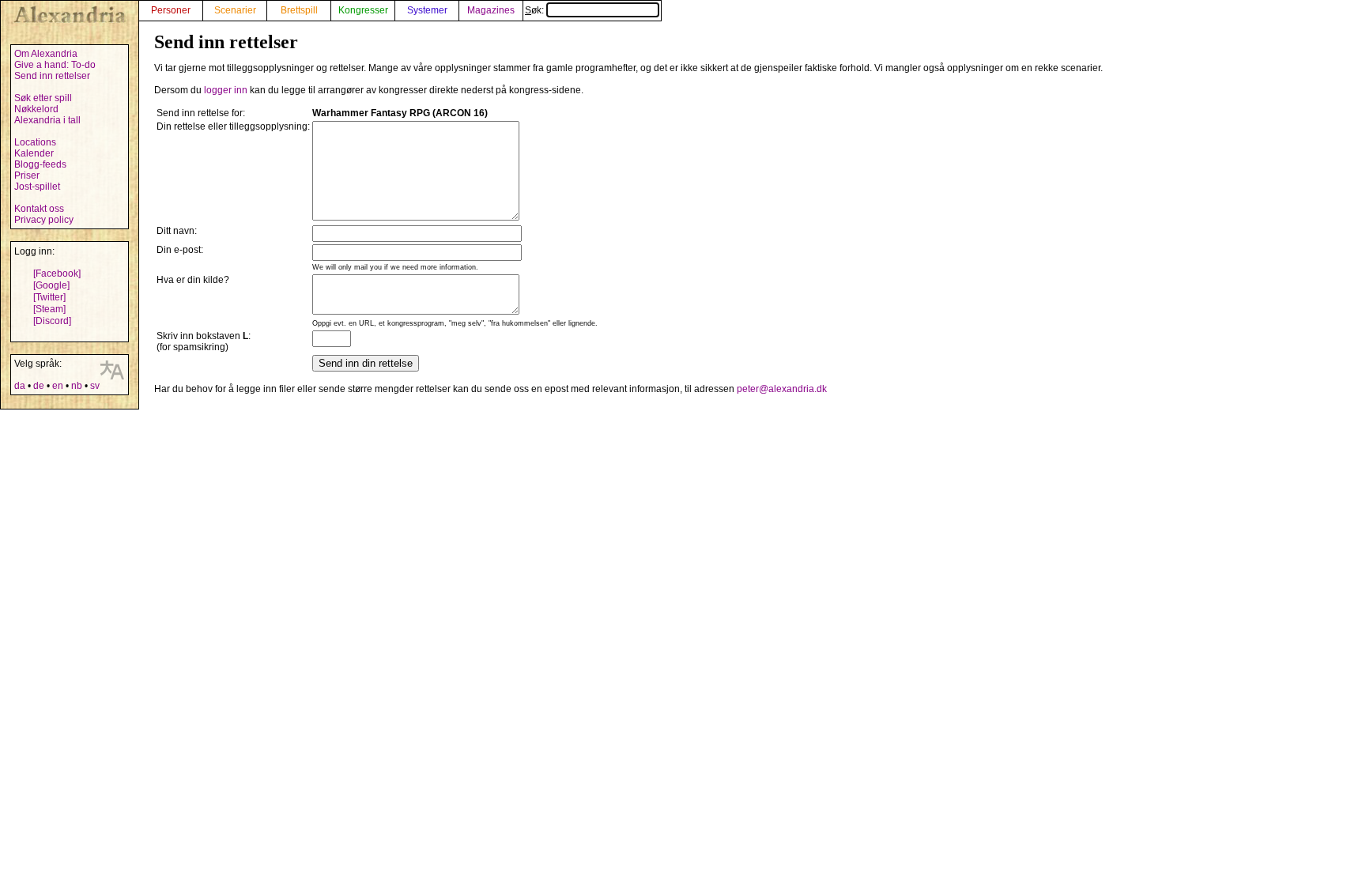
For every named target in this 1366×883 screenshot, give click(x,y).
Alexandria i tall (47, 120)
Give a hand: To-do (55, 64)
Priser (27, 175)
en (57, 385)
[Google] (51, 285)
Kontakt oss (39, 208)
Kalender (34, 153)
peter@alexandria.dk (782, 388)
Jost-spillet (37, 186)
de (38, 385)
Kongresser (363, 10)
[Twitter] (49, 297)
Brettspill (299, 10)
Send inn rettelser (52, 75)
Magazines (491, 10)
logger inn (225, 90)
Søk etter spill (43, 98)
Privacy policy (44, 219)
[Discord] (52, 320)
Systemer (427, 10)
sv (95, 385)
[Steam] (49, 309)
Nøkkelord (36, 109)
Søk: (535, 10)
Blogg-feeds (40, 164)
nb (76, 385)
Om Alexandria (45, 53)
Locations (35, 142)
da (19, 385)
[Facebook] (57, 273)
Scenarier (235, 10)
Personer (171, 10)
